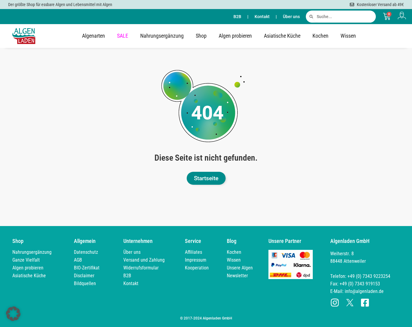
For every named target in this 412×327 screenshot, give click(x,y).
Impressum (195, 260)
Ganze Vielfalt (26, 260)
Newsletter (237, 275)
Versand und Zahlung (144, 260)
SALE (122, 36)
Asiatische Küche (282, 36)
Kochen (320, 36)
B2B (237, 16)
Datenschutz (86, 252)
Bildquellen (85, 283)
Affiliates (193, 252)
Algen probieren (235, 36)
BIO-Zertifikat (87, 268)
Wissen (348, 36)
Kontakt (262, 16)
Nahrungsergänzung (162, 36)
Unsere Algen (240, 268)
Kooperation (197, 268)
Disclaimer (84, 275)
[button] (13, 313)
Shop (201, 36)
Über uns (291, 16)
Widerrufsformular (141, 268)
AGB (78, 260)
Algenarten (93, 36)
